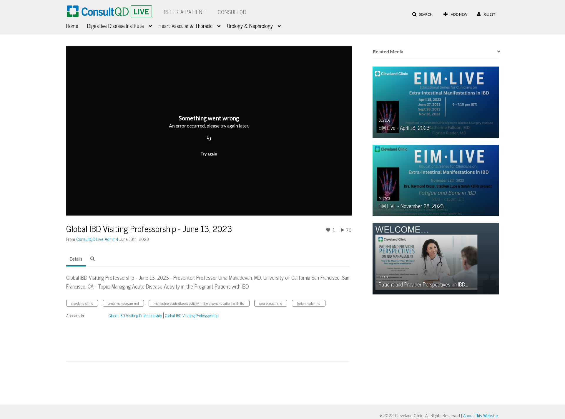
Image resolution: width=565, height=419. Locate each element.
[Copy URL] (209, 138)
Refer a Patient (185, 11)
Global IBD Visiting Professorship (135, 315)
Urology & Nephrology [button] (250, 25)
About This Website (480, 415)
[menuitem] (76, 25)
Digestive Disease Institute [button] (115, 25)
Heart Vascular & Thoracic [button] (185, 25)
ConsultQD (232, 11)
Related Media (388, 51)
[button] (422, 14)
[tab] (76, 258)
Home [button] (72, 25)
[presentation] (497, 51)
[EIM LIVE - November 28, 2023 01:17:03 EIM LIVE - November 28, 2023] (436, 180)
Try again (209, 153)
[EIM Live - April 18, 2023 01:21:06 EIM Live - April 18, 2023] (436, 102)
